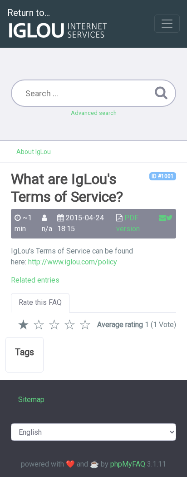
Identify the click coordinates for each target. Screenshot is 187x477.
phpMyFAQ (127, 464)
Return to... (28, 12)
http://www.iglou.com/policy (72, 262)
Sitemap (31, 399)
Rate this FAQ (40, 302)
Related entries (35, 280)
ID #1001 (163, 176)
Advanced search (94, 112)
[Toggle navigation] (167, 24)
